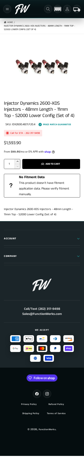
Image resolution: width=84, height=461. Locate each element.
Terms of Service (56, 413)
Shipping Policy (30, 413)
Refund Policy (56, 404)
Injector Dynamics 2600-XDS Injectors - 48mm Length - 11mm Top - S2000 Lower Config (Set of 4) (39, 27)
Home (10, 22)
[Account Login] (67, 9)
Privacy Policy (29, 404)
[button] (7, 9)
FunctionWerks (47, 429)
